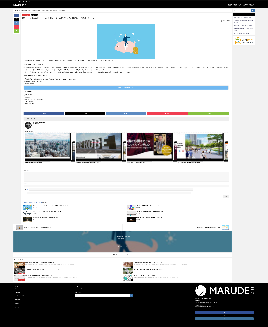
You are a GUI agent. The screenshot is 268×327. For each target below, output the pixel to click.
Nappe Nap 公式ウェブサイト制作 (241, 33)
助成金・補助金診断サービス (125, 87)
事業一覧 (17, 288)
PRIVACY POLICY (139, 286)
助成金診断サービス (96, 61)
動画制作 (18, 299)
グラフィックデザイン (20, 295)
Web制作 (18, 292)
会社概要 (17, 303)
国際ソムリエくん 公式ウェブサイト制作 (243, 25)
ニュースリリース (26, 15)
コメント (26, 170)
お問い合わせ (17, 307)
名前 (25, 183)
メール (26, 189)
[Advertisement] (126, 108)
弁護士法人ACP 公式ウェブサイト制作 (242, 17)
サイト (25, 193)
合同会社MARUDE (226, 20)
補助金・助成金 (34, 15)
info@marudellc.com (31, 103)
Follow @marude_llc (128, 254)
